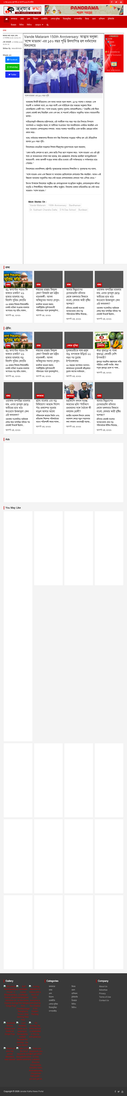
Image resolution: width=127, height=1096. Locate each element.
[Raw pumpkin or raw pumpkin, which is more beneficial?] (109, 340)
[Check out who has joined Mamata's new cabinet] (10, 1054)
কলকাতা (14, 18)
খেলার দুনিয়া (55, 18)
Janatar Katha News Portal (32, 1091)
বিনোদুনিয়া (67, 18)
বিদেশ (35, 18)
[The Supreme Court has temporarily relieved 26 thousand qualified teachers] (18, 279)
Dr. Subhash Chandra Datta (43, 210)
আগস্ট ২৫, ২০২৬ (13, 315)
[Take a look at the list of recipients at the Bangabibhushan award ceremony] (24, 1054)
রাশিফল (102, 18)
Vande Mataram (38, 205)
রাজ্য (22, 18)
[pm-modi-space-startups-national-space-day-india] (78, 390)
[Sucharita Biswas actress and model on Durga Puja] (10, 1028)
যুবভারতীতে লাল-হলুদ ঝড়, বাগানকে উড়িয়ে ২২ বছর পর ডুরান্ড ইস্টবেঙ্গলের (78, 356)
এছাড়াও (38, 25)
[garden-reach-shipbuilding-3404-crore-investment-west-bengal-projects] (48, 390)
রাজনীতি (44, 18)
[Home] (6, 19)
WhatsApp (13, 67)
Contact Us (104, 1000)
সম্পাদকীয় (78, 18)
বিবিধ (21, 25)
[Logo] (22, 9)
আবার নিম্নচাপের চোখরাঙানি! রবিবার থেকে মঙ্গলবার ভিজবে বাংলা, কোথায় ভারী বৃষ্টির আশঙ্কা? (78, 297)
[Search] (47, 25)
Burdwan (83, 210)
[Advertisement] (63, 240)
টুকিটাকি (111, 18)
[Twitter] (116, 2)
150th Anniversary (57, 205)
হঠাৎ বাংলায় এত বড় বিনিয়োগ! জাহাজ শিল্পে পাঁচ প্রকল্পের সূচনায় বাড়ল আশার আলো (48, 406)
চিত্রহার (13, 25)
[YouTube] (121, 2)
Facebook (13, 59)
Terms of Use (105, 997)
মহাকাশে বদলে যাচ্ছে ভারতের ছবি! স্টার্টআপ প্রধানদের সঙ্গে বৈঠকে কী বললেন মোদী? (78, 406)
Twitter (13, 74)
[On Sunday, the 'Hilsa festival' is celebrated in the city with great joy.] (35, 1030)
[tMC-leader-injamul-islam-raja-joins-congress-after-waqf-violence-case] (109, 279)
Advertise (103, 990)
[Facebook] (112, 2)
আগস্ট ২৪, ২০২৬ (43, 315)
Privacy (102, 993)
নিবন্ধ (87, 18)
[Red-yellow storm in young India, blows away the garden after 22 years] (78, 340)
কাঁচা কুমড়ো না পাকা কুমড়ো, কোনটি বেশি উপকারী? (107, 354)
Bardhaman (75, 205)
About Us (103, 986)
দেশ (28, 18)
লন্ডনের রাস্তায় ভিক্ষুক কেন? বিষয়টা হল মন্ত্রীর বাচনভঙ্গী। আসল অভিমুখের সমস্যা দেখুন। (48, 295)
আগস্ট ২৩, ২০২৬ (73, 319)
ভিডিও (29, 25)
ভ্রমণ (94, 18)
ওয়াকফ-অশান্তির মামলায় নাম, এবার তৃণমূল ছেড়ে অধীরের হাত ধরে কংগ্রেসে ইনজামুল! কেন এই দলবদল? (109, 297)
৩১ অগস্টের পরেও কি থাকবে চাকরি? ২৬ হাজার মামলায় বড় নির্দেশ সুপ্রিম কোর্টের (17, 295)
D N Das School (68, 210)
